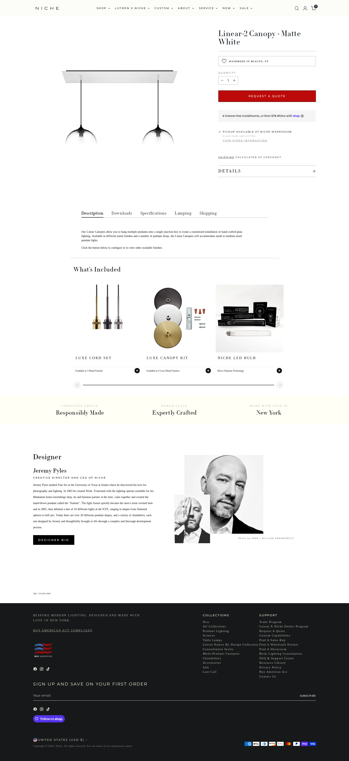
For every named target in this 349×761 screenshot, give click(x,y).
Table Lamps (212, 640)
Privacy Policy (270, 667)
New (206, 622)
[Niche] (47, 8)
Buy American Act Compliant (63, 630)
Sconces (209, 635)
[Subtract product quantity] (222, 81)
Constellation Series (218, 649)
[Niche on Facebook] (35, 669)
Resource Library (272, 662)
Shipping (226, 157)
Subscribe (308, 695)
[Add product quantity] (234, 81)
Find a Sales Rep (272, 640)
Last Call (210, 671)
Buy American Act (273, 671)
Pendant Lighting (216, 631)
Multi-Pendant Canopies (221, 653)
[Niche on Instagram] (42, 669)
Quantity (227, 72)
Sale (206, 667)
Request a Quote (272, 631)
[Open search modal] (297, 8)
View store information (245, 140)
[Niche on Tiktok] (48, 669)
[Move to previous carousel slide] (303, 570)
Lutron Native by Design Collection (231, 644)
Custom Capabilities (274, 635)
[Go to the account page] (305, 8)
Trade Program (270, 622)
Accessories (212, 662)
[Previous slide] (77, 385)
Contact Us (267, 676)
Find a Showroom (273, 649)
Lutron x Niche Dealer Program (284, 626)
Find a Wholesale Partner (279, 644)
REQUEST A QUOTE (267, 96)
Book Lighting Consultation (280, 653)
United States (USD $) (61, 740)
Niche (59, 746)
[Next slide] (280, 385)
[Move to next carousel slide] (312, 570)
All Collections (214, 626)
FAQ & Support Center (276, 658)
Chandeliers (212, 658)
